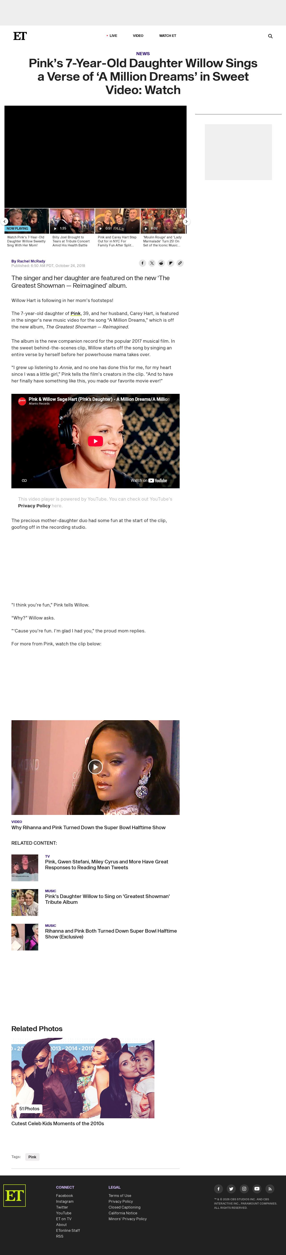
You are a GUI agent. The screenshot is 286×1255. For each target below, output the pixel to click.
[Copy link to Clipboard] (180, 264)
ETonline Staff (68, 1230)
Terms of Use (120, 1195)
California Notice (123, 1213)
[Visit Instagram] (244, 1189)
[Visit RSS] (269, 1189)
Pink (76, 313)
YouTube (63, 1213)
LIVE (113, 35)
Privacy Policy (34, 506)
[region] (95, 157)
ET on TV (64, 1219)
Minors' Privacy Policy (128, 1219)
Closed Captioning (125, 1207)
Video (138, 35)
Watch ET (168, 35)
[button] (95, 767)
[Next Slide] (186, 221)
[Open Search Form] (270, 36)
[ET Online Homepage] (20, 36)
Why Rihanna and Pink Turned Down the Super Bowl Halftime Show (88, 828)
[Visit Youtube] (256, 1188)
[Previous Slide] (4, 221)
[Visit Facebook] (218, 1189)
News (143, 53)
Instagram (65, 1201)
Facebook (64, 1195)
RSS (59, 1236)
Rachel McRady (31, 261)
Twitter (62, 1207)
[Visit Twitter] (231, 1189)
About (61, 1225)
